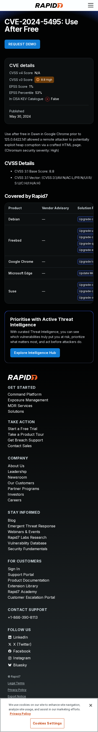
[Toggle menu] (90, 5)
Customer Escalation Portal (31, 597)
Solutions (16, 411)
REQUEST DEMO (22, 44)
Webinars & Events (24, 531)
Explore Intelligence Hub (35, 353)
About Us (16, 466)
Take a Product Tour (26, 434)
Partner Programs (23, 488)
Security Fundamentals (27, 548)
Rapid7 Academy (22, 591)
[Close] (91, 705)
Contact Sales (20, 445)
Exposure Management (28, 400)
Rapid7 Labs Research (27, 537)
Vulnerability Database (27, 543)
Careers (14, 500)
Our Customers (21, 483)
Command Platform (24, 394)
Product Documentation (28, 580)
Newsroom (17, 477)
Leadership (17, 471)
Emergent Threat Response (31, 526)
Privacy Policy (17, 689)
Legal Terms (16, 683)
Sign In (14, 569)
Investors (16, 494)
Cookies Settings (47, 723)
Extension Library (23, 586)
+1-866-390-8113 (23, 617)
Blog (11, 520)
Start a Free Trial (22, 428)
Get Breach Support (25, 440)
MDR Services (20, 405)
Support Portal (21, 574)
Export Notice (17, 696)
